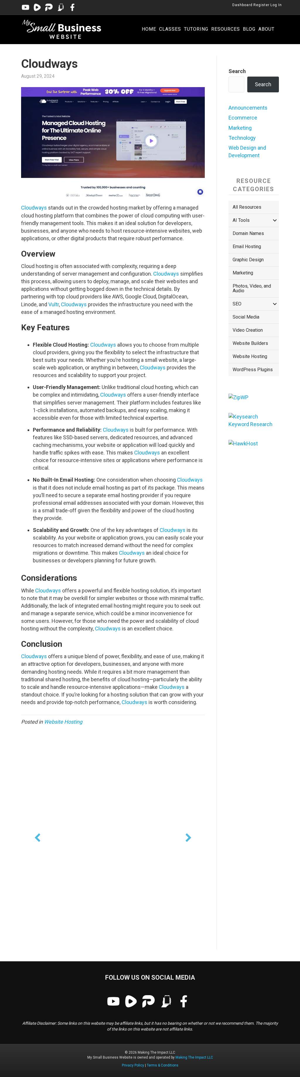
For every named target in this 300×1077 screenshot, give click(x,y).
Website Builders (250, 343)
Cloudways (34, 208)
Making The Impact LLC (194, 1057)
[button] (37, 837)
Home (149, 29)
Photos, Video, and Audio (252, 288)
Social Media (246, 317)
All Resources (247, 207)
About (266, 29)
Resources (225, 29)
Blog (249, 29)
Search (237, 71)
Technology (242, 138)
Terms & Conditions (162, 1065)
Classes (170, 29)
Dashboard (242, 5)
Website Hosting (63, 722)
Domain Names (248, 233)
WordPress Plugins (253, 369)
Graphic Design (248, 259)
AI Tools (241, 220)
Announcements (248, 108)
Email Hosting (247, 246)
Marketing (240, 128)
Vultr (53, 304)
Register (261, 5)
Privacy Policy (133, 1065)
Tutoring (196, 29)
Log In (276, 5)
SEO (237, 304)
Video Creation (248, 330)
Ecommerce (243, 118)
